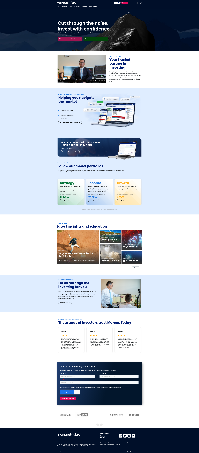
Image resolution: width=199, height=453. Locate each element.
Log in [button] (140, 3)
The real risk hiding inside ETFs (131, 261)
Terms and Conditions (137, 451)
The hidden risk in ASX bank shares (110, 261)
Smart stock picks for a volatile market (130, 247)
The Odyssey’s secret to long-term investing (109, 240)
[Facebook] (120, 436)
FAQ (123, 451)
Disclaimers (75, 440)
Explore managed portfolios (96, 39)
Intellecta (117, 444)
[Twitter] (125, 436)
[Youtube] (133, 436)
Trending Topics (136, 232)
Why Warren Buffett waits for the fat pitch (75, 255)
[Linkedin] (129, 436)
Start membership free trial (70, 39)
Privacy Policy (127, 451)
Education (94, 232)
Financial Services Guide (64, 440)
